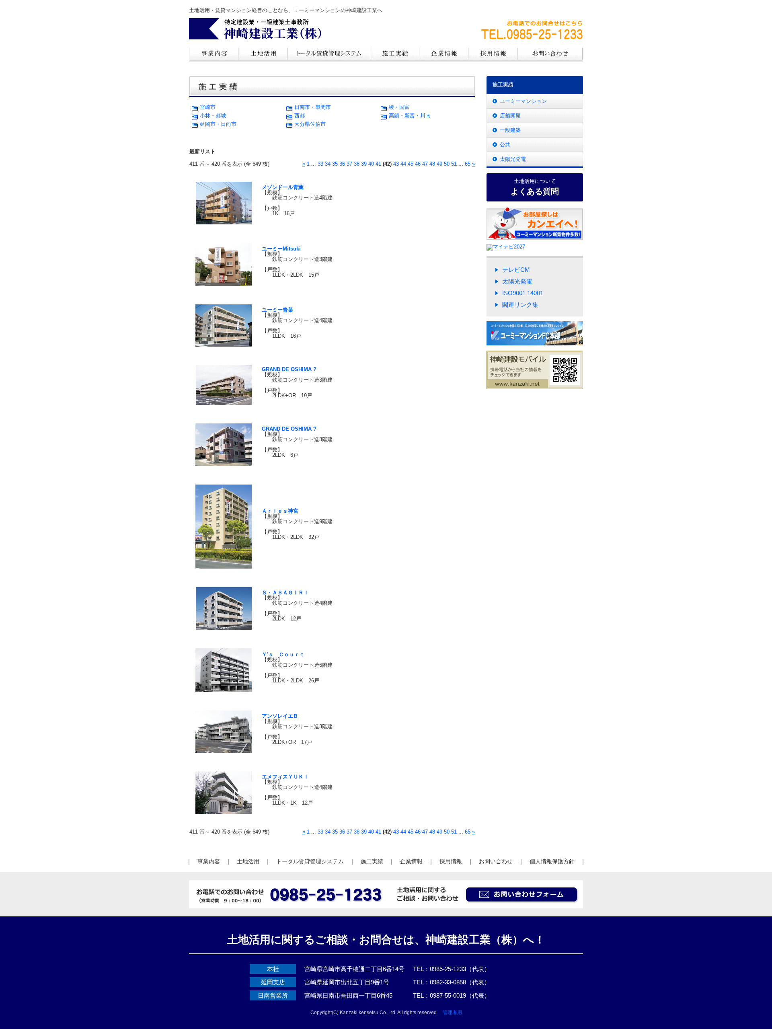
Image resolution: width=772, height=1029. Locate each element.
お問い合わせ (496, 861)
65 (467, 164)
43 (396, 164)
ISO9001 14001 (522, 293)
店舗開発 (510, 116)
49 (439, 164)
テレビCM (516, 269)
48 (432, 164)
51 (454, 164)
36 (342, 164)
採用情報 (450, 861)
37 (349, 164)
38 (356, 164)
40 (371, 164)
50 (447, 164)
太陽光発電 (513, 159)
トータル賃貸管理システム (310, 861)
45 (410, 164)
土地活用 (248, 861)
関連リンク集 (520, 304)
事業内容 (208, 861)
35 (335, 164)
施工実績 (372, 861)
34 (328, 164)
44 (403, 164)
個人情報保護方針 (552, 861)
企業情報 (411, 861)
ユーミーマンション (523, 101)
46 (418, 164)
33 (320, 164)
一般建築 (510, 130)
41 (378, 164)
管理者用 (452, 1012)
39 (364, 164)
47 (425, 164)
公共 (505, 145)
